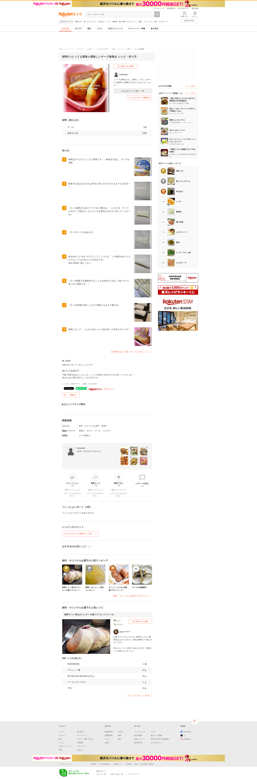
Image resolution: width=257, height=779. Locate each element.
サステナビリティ (133, 774)
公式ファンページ (115, 28)
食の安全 (154, 28)
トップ (61, 732)
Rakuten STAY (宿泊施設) (160, 739)
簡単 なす (78, 22)
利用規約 (80, 743)
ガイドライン (82, 746)
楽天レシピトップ (66, 49)
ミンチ (108, 22)
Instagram (187, 739)
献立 (89, 28)
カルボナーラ (163, 22)
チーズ (70, 127)
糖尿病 (115, 22)
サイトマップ (82, 735)
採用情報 (128, 764)
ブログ (153, 732)
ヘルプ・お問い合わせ (85, 739)
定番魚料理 (109, 735)
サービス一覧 (101, 774)
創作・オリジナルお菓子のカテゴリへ (131, 596)
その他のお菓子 (102, 49)
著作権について (118, 764)
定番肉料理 (109, 732)
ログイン (194, 16)
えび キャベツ (132, 22)
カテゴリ (78, 28)
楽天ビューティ (139, 739)
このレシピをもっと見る (138, 695)
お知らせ (80, 750)
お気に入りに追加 (126, 66)
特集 (60, 750)
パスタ (107, 739)
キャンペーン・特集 (136, 28)
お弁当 (120, 732)
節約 (119, 739)
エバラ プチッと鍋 (150, 22)
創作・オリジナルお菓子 (121, 49)
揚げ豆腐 (122, 22)
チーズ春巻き (84, 435)
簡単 (119, 735)
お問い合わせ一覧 (116, 774)
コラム (99, 28)
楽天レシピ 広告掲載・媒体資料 (144, 764)
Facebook (187, 732)
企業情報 (93, 764)
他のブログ (110, 389)
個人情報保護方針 (104, 764)
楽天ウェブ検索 (156, 735)
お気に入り (184, 16)
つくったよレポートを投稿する (139, 98)
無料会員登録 (190, 20)
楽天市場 (195, 8)
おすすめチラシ (183, 8)
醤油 (140, 22)
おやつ (90, 431)
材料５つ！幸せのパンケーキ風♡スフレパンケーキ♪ (89, 614)
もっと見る (190, 86)
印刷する (73, 395)
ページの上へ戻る (194, 721)
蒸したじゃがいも (90, 22)
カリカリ (107, 431)
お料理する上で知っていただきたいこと (130, 352)
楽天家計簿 (171, 8)
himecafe (81, 448)
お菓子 (89, 49)
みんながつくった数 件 (132, 91)
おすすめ (65, 28)
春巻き (104, 426)
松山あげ (101, 22)
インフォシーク (158, 8)
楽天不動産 (138, 735)
